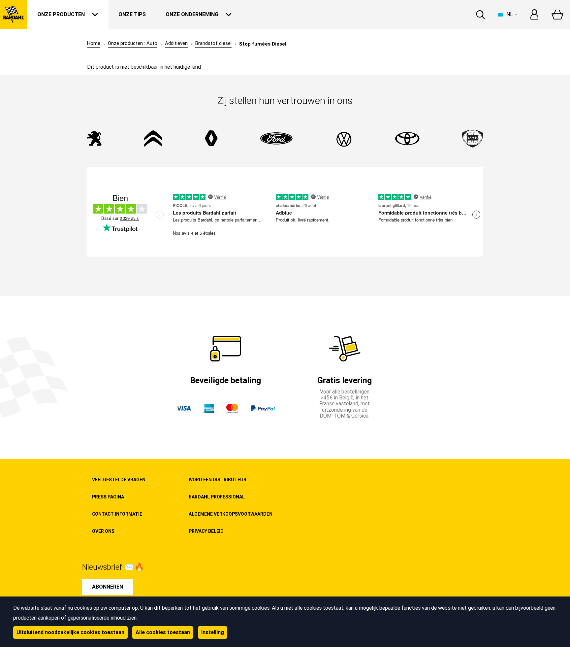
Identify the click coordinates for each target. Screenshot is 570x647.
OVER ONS (103, 531)
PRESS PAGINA (108, 496)
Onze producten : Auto (132, 43)
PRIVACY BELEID (206, 531)
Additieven (176, 43)
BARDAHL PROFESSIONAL (217, 496)
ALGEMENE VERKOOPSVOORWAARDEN (230, 514)
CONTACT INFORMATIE (117, 514)
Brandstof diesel (213, 43)
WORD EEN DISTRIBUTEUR (217, 479)
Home (93, 43)
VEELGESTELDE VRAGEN (118, 479)
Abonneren (107, 587)
